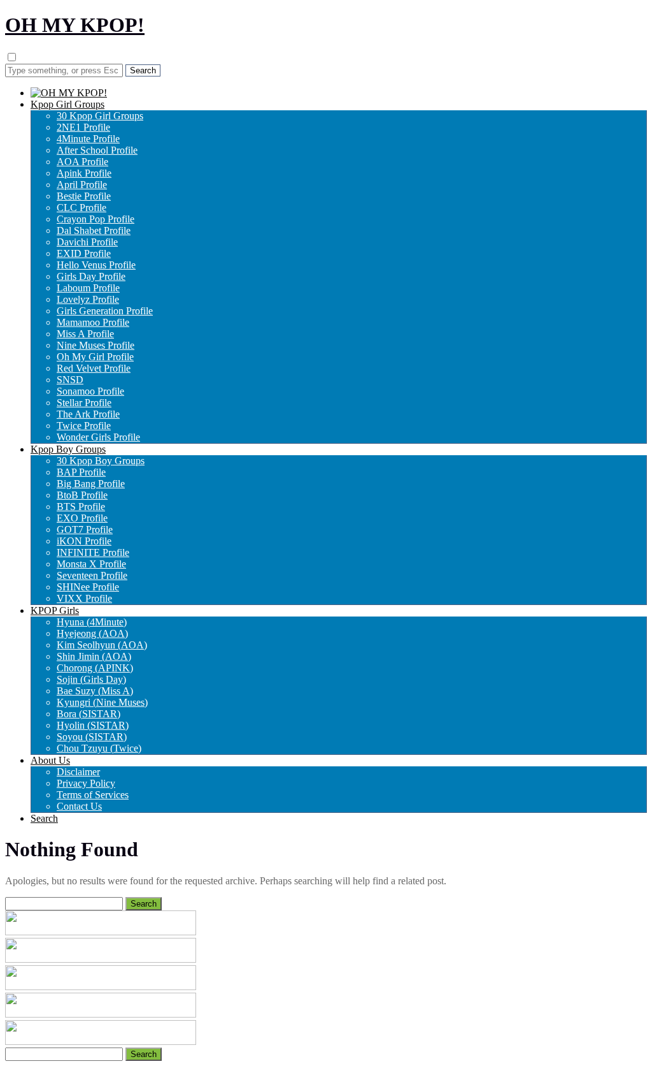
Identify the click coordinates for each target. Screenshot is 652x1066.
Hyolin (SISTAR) (93, 725)
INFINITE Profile (93, 552)
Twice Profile (84, 425)
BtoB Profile (82, 495)
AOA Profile (82, 161)
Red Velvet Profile (94, 368)
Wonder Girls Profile (98, 437)
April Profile (82, 184)
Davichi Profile (87, 242)
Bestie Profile (84, 196)
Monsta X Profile (91, 564)
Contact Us (79, 806)
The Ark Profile (88, 414)
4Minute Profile (88, 138)
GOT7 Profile (85, 529)
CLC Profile (81, 207)
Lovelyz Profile (88, 299)
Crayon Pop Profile (95, 219)
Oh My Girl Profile (95, 356)
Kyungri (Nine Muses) (102, 702)
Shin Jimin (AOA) (94, 656)
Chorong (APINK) (95, 667)
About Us (50, 760)
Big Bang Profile (91, 483)
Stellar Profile (84, 402)
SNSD (70, 379)
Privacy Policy (86, 783)
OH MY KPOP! (75, 24)
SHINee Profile (88, 586)
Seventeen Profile (92, 575)
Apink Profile (84, 173)
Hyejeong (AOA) (92, 633)
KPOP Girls (55, 610)
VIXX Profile (84, 598)
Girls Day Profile (91, 276)
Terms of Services (93, 794)
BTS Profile (81, 506)
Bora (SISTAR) (88, 713)
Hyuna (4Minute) (92, 622)
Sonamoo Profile (90, 391)
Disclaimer (78, 771)
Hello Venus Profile (96, 264)
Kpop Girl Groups (67, 104)
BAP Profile (81, 472)
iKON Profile (84, 541)
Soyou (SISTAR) (92, 736)
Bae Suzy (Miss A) (95, 690)
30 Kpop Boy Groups (101, 460)
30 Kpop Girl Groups (100, 115)
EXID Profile (84, 253)
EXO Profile (82, 518)
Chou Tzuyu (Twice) (99, 748)
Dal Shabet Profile (94, 230)
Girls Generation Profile (105, 310)
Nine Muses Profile (95, 345)
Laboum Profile (88, 287)
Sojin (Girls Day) (91, 679)
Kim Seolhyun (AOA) (102, 644)
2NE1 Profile (83, 127)
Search (44, 818)
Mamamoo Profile (93, 322)
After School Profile (97, 150)
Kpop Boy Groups (68, 449)
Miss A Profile (85, 333)
